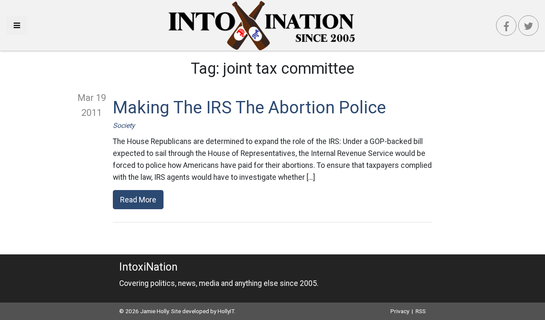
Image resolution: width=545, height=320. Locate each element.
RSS (421, 311)
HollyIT (226, 311)
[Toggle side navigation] (16, 25)
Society (124, 125)
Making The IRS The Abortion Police (249, 108)
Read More (138, 199)
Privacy (399, 311)
